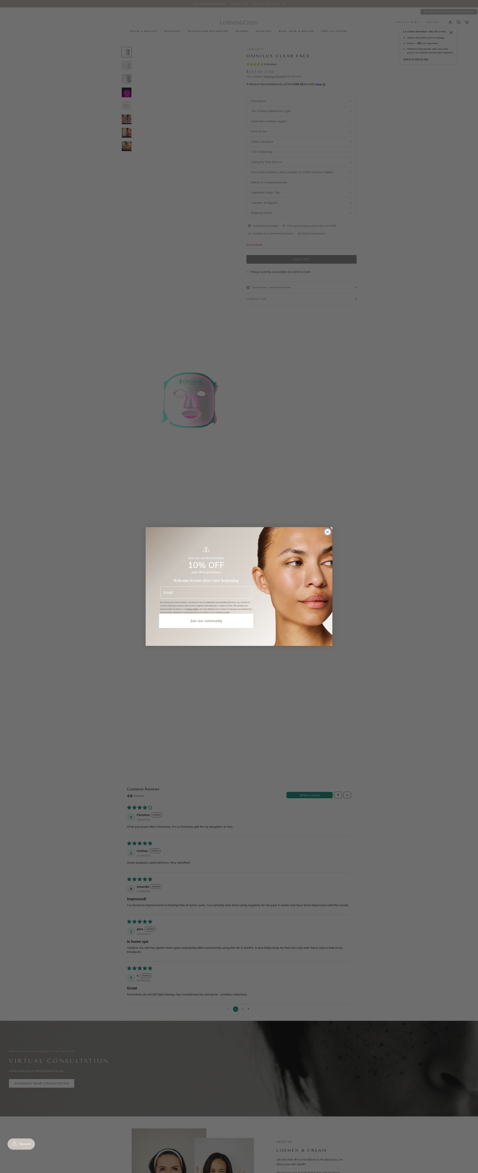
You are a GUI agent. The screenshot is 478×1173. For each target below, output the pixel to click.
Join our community (206, 621)
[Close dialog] (327, 532)
